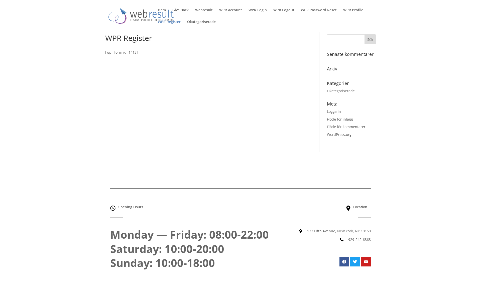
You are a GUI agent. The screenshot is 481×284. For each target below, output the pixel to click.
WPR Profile (353, 10)
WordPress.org (339, 134)
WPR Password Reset (319, 10)
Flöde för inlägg (340, 119)
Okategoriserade (201, 22)
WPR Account (230, 10)
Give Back (180, 10)
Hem (162, 10)
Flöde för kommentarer (346, 126)
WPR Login (258, 10)
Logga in (334, 111)
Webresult (204, 10)
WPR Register (169, 22)
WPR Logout (283, 10)
